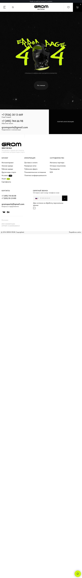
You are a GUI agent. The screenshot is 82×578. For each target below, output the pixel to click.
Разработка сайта (75, 232)
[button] (65, 121)
